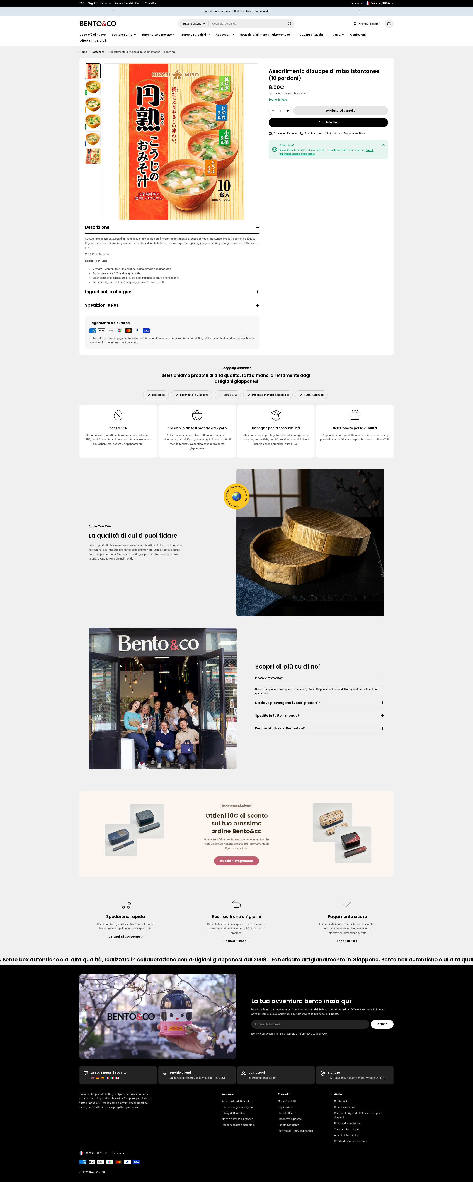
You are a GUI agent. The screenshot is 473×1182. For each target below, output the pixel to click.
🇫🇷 (107, 1077)
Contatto (150, 3)
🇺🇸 (92, 1077)
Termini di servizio (285, 1033)
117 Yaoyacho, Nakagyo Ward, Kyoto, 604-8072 (356, 1077)
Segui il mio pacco (99, 3)
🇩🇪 (97, 1077)
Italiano (354, 3)
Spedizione (275, 93)
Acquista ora (328, 122)
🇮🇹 (112, 1077)
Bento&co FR (97, 1172)
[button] (113, 11)
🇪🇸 (102, 1077)
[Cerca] (289, 23)
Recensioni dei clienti (128, 3)
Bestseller (98, 52)
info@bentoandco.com (262, 1077)
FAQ (81, 3)
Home (83, 52)
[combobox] (236, 23)
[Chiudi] (383, 144)
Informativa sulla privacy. (313, 1033)
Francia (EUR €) (380, 3)
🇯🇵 (117, 1077)
